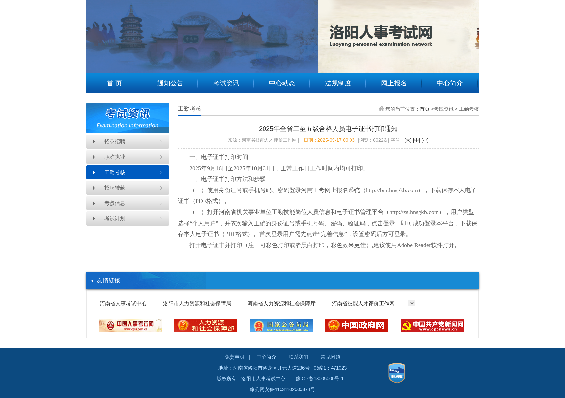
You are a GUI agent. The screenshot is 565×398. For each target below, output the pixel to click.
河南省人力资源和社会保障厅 (282, 303)
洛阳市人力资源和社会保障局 (197, 303)
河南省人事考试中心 (123, 303)
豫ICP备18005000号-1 (320, 378)
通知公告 (170, 83)
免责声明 (234, 357)
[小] (424, 140)
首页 (425, 109)
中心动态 (282, 83)
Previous (96, 31)
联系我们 (298, 357)
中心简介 (450, 83)
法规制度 (338, 83)
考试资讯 (226, 83)
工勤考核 (114, 172)
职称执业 (114, 157)
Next (469, 31)
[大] (408, 140)
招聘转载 (114, 187)
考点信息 (114, 203)
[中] (416, 140)
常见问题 (330, 357)
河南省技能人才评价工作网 (363, 303)
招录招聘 (114, 141)
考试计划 (114, 218)
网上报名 (394, 83)
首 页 (114, 83)
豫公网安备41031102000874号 (282, 389)
